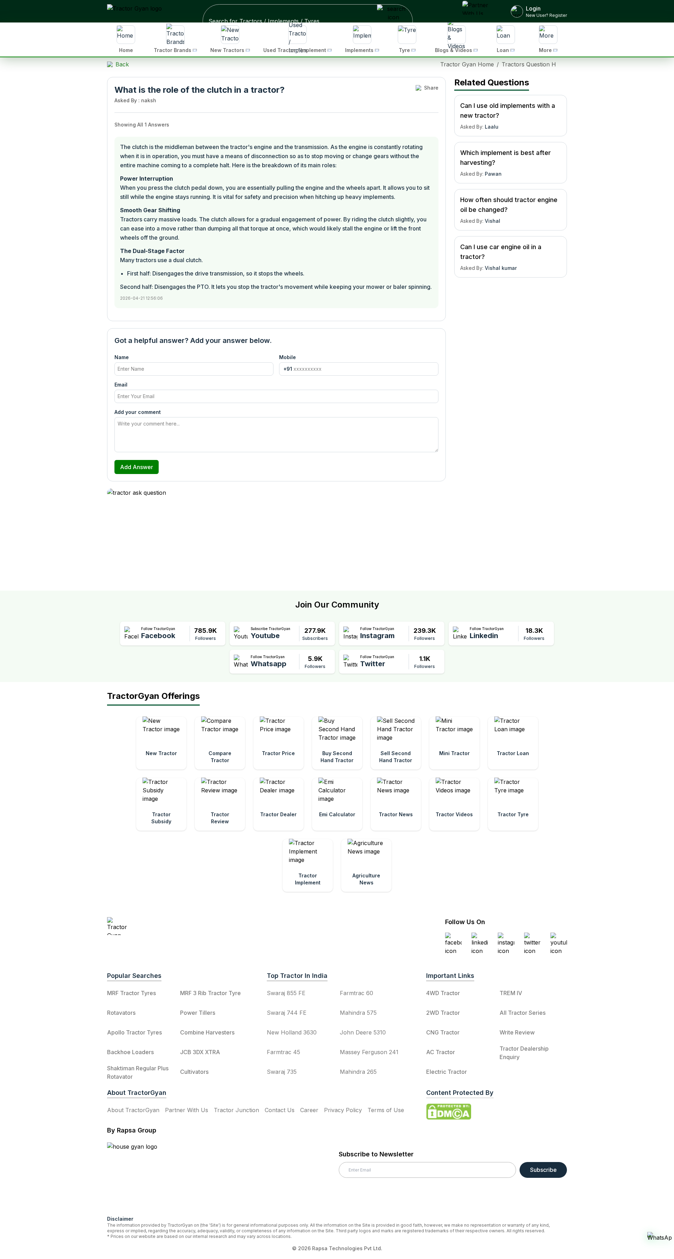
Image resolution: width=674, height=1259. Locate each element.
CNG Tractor (443, 1032)
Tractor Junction (236, 1110)
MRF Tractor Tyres (131, 993)
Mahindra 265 (358, 1071)
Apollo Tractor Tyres (134, 1032)
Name (121, 357)
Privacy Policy (343, 1110)
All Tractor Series (523, 1012)
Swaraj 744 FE (286, 1012)
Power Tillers (197, 1012)
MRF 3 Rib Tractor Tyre (210, 993)
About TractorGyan (133, 1110)
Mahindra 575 (358, 1012)
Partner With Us (186, 1110)
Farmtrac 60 (356, 993)
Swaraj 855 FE (286, 993)
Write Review (517, 1032)
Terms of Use (386, 1110)
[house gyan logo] (140, 1176)
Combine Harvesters (207, 1032)
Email (120, 385)
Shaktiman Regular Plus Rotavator (137, 1072)
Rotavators (121, 1012)
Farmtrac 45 (283, 1052)
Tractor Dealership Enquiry (524, 1052)
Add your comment (137, 412)
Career (309, 1110)
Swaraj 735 (282, 1071)
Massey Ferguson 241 (369, 1052)
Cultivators (194, 1071)
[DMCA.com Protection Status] (448, 1112)
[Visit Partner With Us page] (478, 11)
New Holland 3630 (292, 1032)
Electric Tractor (446, 1071)
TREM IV (511, 993)
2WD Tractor (443, 1012)
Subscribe (543, 1169)
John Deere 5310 (363, 1032)
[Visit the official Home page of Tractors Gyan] (169, 926)
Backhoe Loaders (130, 1052)
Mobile (287, 357)
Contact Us (280, 1110)
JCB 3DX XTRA (200, 1052)
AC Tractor (440, 1052)
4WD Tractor (443, 993)
